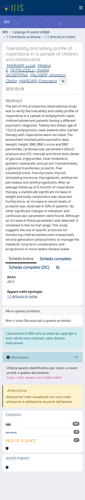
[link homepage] (14, 7)
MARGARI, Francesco (38, 80)
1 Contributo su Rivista (24, 37)
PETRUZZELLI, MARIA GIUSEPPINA (27, 72)
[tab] (58, 267)
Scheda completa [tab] (55, 258)
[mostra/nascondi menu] (81, 8)
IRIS (5, 32)
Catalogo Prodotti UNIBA (31, 32)
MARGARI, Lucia (20, 65)
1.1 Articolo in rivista (60, 37)
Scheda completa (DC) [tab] (29, 267)
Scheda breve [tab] (21, 258)
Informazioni (19, 357)
